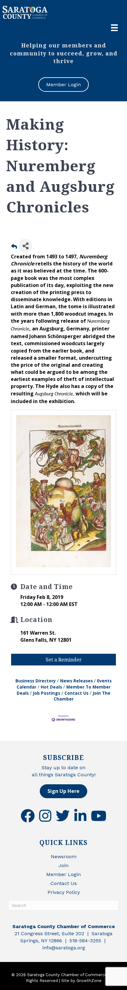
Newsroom (63, 856)
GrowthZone (88, 980)
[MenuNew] (114, 27)
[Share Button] (25, 246)
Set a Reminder (64, 659)
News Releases (76, 681)
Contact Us (76, 693)
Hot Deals (51, 687)
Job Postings (46, 693)
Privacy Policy (63, 892)
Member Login (63, 874)
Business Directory (35, 681)
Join (63, 865)
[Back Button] (14, 247)
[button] (63, 791)
